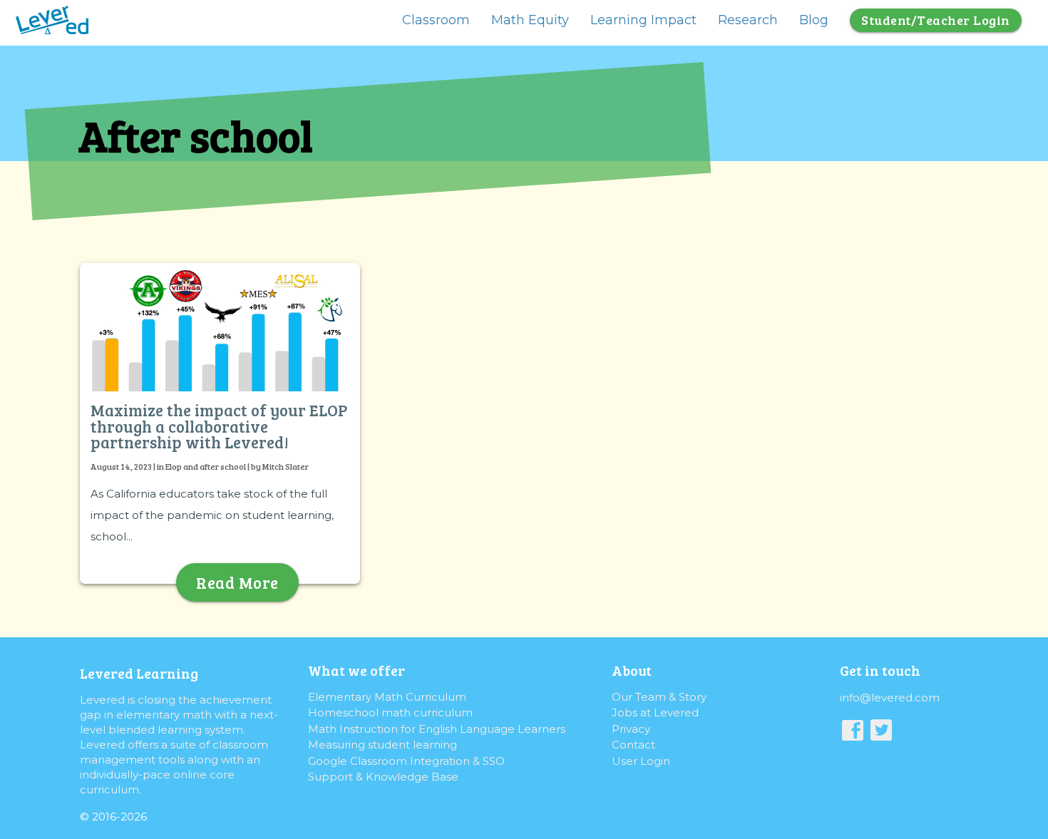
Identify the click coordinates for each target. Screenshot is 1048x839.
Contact (633, 744)
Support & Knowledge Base (383, 776)
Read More (237, 582)
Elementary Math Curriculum (387, 697)
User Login (641, 761)
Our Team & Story (659, 697)
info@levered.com (890, 697)
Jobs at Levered (655, 712)
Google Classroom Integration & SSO (406, 761)
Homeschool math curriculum (390, 712)
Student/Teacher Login (935, 20)
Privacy (631, 729)
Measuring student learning (382, 744)
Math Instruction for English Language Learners (436, 729)
